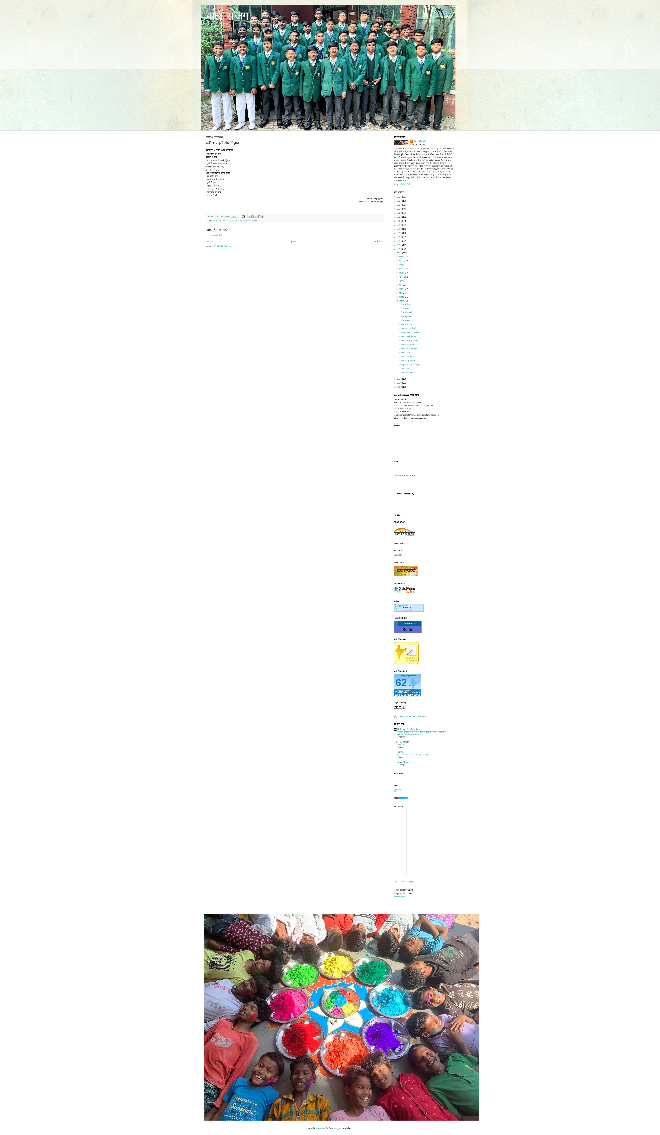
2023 (399, 209)
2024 (399, 205)
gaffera (319, 1128)
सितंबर (402, 269)
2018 (399, 229)
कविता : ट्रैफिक (405, 304)
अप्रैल (402, 289)
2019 (399, 225)
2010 (399, 383)
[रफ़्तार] (397, 790)
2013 (399, 249)
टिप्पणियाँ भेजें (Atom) (223, 246)
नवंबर (401, 260)
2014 (399, 245)
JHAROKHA (403, 742)
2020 (399, 221)
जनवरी (402, 301)
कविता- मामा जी (404, 352)
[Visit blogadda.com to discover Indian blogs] (401, 799)
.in (406, 607)
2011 (399, 379)
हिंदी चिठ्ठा (407, 629)
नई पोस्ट (210, 241)
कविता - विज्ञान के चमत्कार (409, 340)
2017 (399, 233)
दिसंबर (402, 256)
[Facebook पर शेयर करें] (259, 216)
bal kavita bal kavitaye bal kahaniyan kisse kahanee (235, 221)
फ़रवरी (402, 297)
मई (400, 285)
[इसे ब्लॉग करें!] (252, 216)
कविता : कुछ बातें (405, 316)
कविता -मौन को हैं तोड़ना (408, 336)
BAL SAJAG (420, 141)
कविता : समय (404, 308)
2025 (399, 201)
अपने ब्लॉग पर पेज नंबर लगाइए (403, 882)
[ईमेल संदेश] (243, 216)
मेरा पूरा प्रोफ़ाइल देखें (402, 184)
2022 (399, 213)
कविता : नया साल (405, 324)
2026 (399, 197)
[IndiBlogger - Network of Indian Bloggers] (406, 663)
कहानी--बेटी (401, 745)
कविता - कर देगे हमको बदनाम (409, 365)
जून (400, 281)
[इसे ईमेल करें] (249, 216)
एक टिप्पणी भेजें (216, 235)
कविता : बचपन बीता (406, 312)
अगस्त (402, 273)
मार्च (401, 293)
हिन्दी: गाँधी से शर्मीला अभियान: (409, 729)
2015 (399, 241)
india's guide (407, 610)
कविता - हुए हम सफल (407, 360)
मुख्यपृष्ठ (294, 241)
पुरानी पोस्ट (378, 241)
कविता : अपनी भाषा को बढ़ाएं (409, 373)
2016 (399, 237)
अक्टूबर (402, 265)
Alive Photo (403, 762)
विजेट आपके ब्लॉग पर (399, 897)
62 (401, 682)
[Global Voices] (404, 593)
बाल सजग (227, 16)
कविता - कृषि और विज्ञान (408, 348)
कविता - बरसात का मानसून (409, 332)
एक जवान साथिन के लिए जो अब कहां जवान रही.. (413, 755)
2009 (399, 387)
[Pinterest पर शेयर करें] (262, 216)
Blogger (337, 1128)
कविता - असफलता (406, 369)
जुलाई (401, 277)
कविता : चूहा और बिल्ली (407, 328)
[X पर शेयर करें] (255, 216)
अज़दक (400, 752)
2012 (399, 253)
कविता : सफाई (404, 320)
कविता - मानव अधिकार (407, 357)
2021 (399, 217)
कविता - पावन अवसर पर (408, 344)
